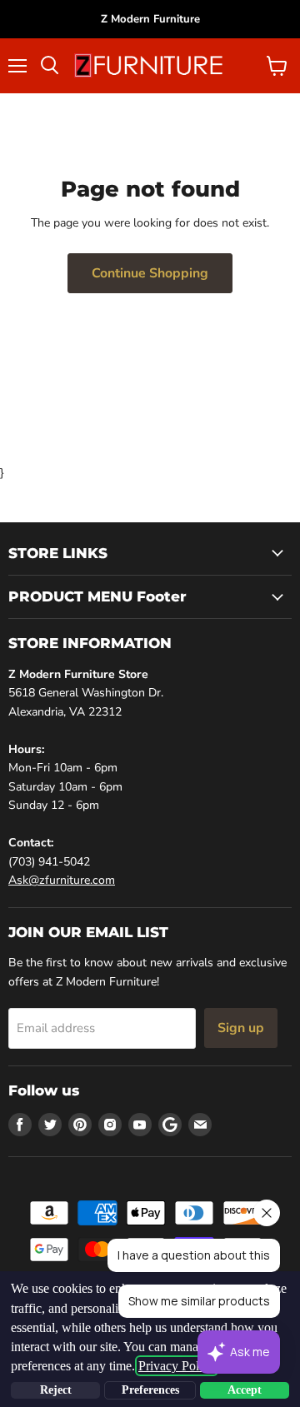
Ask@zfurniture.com (61, 880)
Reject (56, 1390)
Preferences (150, 1390)
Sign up (241, 1028)
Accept (245, 1390)
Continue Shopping (150, 273)
